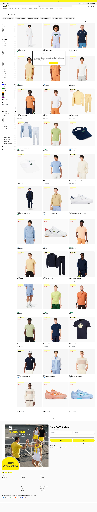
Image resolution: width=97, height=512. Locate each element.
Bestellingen (23, 479)
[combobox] (55, 6)
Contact (41, 479)
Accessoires (42, 8)
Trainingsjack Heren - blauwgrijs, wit (49, 376)
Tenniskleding (11, 8)
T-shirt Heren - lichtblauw (47, 180)
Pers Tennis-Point (42, 490)
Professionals (52, 8)
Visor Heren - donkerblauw (73, 148)
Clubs (22, 488)
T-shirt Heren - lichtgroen (47, 148)
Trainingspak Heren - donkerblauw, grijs (23, 213)
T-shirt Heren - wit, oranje (47, 115)
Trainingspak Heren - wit (21, 50)
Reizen (57, 8)
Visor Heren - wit (19, 180)
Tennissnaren (36, 8)
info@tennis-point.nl (85, 443)
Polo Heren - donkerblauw (73, 50)
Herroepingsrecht (4, 477)
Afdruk (42, 60)
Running (7, 3)
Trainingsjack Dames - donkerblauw (75, 278)
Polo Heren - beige (20, 278)
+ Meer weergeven (4, 57)
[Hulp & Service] (89, 6)
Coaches (22, 486)
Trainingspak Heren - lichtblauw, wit (23, 148)
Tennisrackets (4, 8)
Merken (47, 8)
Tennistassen (24, 8)
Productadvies (42, 488)
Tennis (3, 3)
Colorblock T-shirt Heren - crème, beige (75, 376)
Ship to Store (23, 490)
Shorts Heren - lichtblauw (21, 311)
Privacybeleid (13, 495)
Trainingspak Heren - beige (73, 115)
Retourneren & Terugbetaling (44, 486)
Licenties (3, 479)
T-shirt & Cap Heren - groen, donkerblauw (24, 376)
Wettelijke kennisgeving (19, 495)
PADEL (11, 3)
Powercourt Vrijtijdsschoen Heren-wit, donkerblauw (77, 213)
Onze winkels (87, 3)
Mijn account (42, 477)
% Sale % (61, 8)
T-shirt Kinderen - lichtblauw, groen (49, 50)
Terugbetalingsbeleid (33, 495)
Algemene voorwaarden (26, 495)
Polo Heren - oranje (72, 311)
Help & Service (23, 477)
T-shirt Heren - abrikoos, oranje (22, 115)
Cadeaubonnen (92, 3)
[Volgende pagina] (61, 418)
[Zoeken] (39, 6)
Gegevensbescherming (37, 60)
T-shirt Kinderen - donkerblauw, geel (75, 343)
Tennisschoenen (17, 8)
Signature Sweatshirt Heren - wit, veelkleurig (76, 180)
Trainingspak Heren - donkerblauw (48, 278)
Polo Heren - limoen (46, 311)
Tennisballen (30, 8)
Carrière (22, 484)
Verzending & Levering (43, 484)
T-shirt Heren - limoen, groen (21, 343)
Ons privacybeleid (52, 445)
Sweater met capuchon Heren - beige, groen (50, 213)
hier (63, 58)
